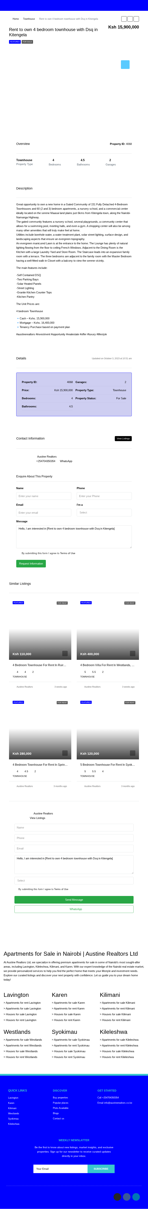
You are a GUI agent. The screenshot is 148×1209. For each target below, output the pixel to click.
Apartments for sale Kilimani (118, 1002)
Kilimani (110, 995)
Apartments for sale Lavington (23, 1008)
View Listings (123, 438)
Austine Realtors (25, 687)
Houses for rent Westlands (21, 1057)
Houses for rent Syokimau (69, 1057)
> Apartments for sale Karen (68, 1002)
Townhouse (29, 19)
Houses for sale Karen (67, 1014)
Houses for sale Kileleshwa (118, 1051)
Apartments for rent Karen (69, 1008)
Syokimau (64, 1032)
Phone (81, 488)
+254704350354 (45, 461)
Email (19, 504)
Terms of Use (67, 553)
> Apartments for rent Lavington (22, 1002)
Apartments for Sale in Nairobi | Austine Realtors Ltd (71, 953)
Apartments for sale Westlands (24, 1039)
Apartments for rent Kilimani (118, 1008)
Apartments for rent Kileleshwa (120, 1045)
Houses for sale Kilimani (116, 1014)
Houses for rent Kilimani (116, 1020)
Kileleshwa (113, 1032)
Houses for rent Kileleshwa (118, 1057)
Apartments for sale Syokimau (72, 1039)
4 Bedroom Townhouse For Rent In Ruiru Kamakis (45, 665)
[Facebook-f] (126, 1197)
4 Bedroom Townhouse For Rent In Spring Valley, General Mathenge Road (60, 764)
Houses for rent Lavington (20, 1020)
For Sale (27, 42)
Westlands (17, 1032)
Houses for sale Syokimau (69, 1051)
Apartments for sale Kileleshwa (120, 1039)
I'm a (80, 504)
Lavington (16, 995)
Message (21, 521)
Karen (59, 995)
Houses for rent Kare (66, 1020)
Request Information (31, 563)
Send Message (74, 899)
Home (16, 19)
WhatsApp (66, 461)
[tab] (125, 64)
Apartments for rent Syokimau (71, 1045)
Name (19, 488)
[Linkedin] (136, 1197)
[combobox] (104, 512)
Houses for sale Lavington (21, 1014)
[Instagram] (117, 1197)
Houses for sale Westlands (22, 1051)
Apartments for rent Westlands (24, 1045)
